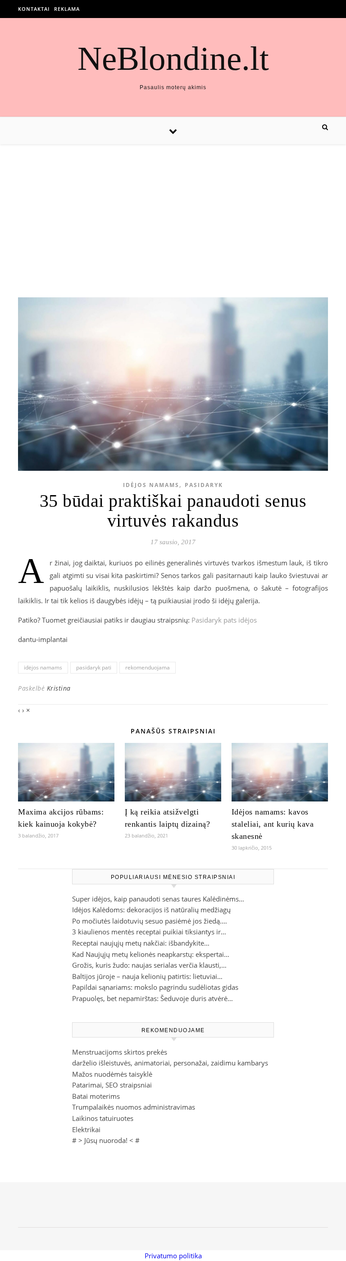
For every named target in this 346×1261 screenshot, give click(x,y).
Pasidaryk (204, 485)
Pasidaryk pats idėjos (224, 619)
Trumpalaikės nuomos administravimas (133, 1106)
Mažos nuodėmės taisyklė (112, 1074)
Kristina (59, 688)
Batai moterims (96, 1096)
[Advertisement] (173, 212)
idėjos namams (43, 667)
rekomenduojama (147, 667)
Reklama (67, 8)
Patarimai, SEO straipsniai (112, 1084)
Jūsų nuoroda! (105, 1140)
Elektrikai (86, 1129)
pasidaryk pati (93, 667)
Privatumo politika (173, 1255)
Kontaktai (34, 8)
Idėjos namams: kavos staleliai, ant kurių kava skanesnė (273, 824)
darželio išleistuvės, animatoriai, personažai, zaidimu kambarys (170, 1062)
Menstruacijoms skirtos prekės (119, 1051)
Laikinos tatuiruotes (102, 1118)
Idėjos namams (151, 485)
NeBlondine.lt (173, 58)
